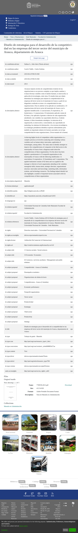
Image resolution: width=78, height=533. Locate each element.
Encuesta (23, 514)
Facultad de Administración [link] (47, 37)
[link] (13, 406)
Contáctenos (34, 512)
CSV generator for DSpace (51, 33)
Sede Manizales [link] (31, 37)
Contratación (5, 507)
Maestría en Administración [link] (15, 39)
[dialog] (39, 526)
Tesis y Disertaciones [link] (17, 37)
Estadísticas (24, 516)
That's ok (72, 530)
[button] (72, 12)
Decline (65, 530)
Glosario (33, 514)
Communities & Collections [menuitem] (13, 33)
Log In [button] (72, 20)
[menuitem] (28, 33)
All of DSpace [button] (28, 33)
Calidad (4, 514)
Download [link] (68, 385)
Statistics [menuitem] (38, 33)
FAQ (32, 507)
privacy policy (23, 526)
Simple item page (39, 58)
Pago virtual (5, 512)
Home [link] (6, 37)
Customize (4, 530)
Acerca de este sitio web (57, 518)
